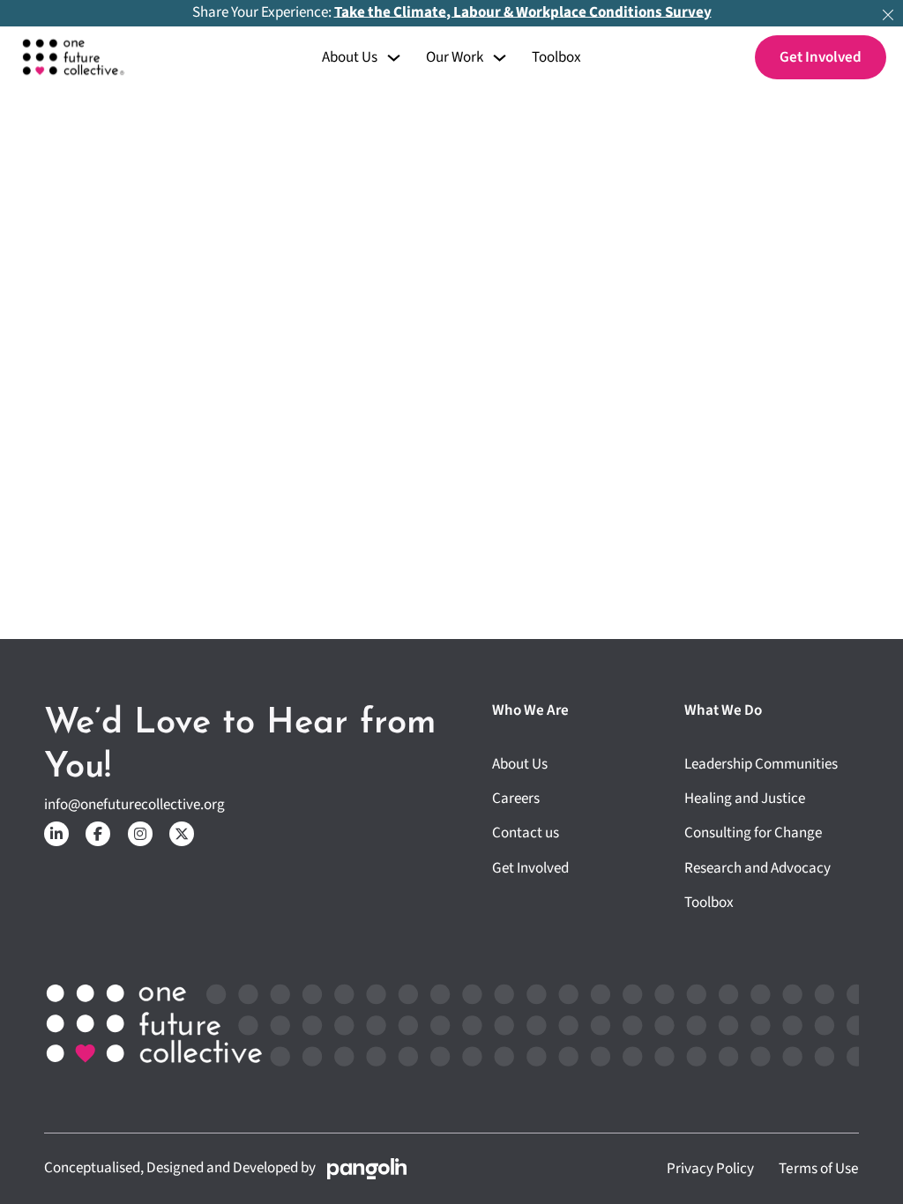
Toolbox (556, 58)
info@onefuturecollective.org (134, 805)
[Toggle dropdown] (393, 57)
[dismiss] (888, 15)
